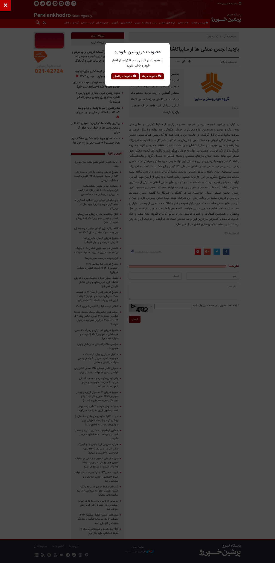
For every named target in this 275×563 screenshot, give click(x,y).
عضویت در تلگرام (123, 76)
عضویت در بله (150, 76)
